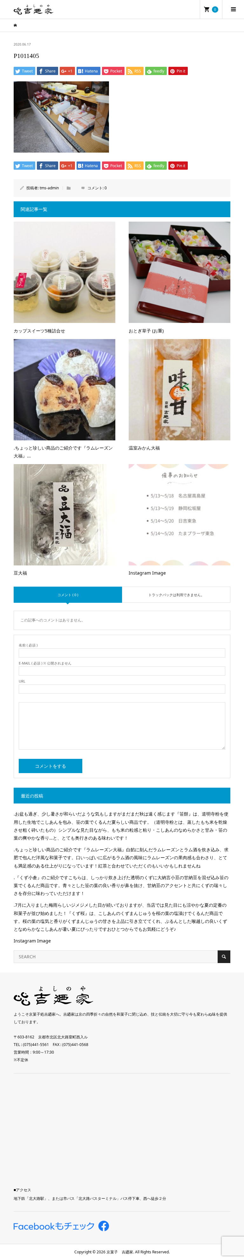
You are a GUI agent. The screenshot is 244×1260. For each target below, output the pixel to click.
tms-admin (49, 188)
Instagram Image (32, 941)
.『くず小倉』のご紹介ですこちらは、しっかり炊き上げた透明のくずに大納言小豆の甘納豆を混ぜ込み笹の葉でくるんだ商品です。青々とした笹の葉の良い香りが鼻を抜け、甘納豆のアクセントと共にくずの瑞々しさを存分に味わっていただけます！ (121, 885)
